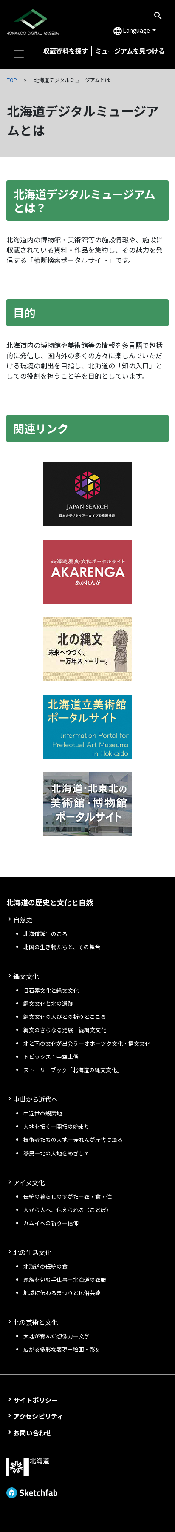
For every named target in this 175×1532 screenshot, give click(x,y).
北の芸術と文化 (35, 1322)
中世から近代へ (35, 1099)
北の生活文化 (32, 1252)
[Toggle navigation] (19, 54)
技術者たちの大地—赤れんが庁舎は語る (73, 1139)
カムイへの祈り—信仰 (51, 1223)
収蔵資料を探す (65, 50)
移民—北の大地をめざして (56, 1153)
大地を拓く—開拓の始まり (56, 1126)
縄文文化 (26, 976)
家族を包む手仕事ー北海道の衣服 (64, 1279)
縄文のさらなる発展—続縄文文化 (64, 1030)
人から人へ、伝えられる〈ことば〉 (67, 1210)
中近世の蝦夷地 (42, 1113)
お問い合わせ (32, 1432)
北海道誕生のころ (45, 934)
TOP (12, 79)
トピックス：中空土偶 (51, 1057)
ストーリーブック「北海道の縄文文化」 (72, 1070)
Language (132, 31)
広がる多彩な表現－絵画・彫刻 (62, 1349)
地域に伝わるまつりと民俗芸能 (62, 1293)
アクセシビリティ (38, 1416)
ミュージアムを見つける (130, 50)
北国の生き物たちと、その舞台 (61, 947)
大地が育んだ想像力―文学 (56, 1336)
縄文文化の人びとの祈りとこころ (64, 1017)
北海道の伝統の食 (45, 1266)
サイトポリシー (35, 1399)
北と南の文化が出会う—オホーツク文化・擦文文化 (86, 1043)
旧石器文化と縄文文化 (51, 990)
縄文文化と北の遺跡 (48, 1003)
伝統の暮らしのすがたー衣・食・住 (67, 1197)
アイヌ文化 (29, 1182)
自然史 (22, 919)
